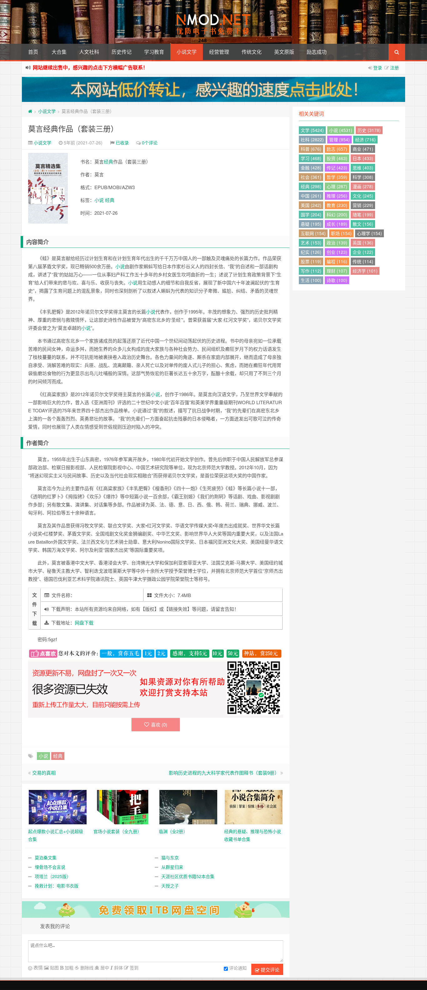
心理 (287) (337, 186)
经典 (108, 161)
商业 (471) (363, 149)
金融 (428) (311, 167)
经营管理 (219, 51)
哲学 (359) (337, 177)
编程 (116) (337, 261)
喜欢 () (159, 724)
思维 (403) (363, 167)
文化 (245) (363, 196)
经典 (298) (311, 186)
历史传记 (122, 51)
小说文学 (187, 51)
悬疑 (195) (311, 224)
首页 (33, 51)
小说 (99, 200)
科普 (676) (311, 149)
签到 (133, 967)
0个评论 (150, 142)
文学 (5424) (312, 130)
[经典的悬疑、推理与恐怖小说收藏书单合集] (254, 806)
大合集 (59, 51)
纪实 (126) (311, 252)
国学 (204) (311, 214)
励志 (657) (337, 149)
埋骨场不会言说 (50, 867)
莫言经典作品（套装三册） (73, 128)
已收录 (122, 142)
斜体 (118, 967)
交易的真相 (44, 772)
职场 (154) (341, 233)
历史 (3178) (369, 130)
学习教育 (154, 51)
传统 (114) (363, 261)
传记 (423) (337, 167)
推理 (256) (337, 196)
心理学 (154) (369, 233)
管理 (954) (339, 139)
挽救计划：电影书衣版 (56, 885)
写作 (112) (311, 271)
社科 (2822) (312, 139)
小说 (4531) (340, 130)
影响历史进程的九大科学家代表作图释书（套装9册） (224, 772)
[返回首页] (30, 111)
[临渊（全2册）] (188, 806)
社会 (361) (311, 177)
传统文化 (252, 51)
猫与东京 (170, 857)
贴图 (54, 967)
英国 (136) (363, 242)
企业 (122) (363, 252)
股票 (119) (311, 261)
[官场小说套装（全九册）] (123, 806)
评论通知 (238, 968)
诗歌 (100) (337, 280)
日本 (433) (363, 158)
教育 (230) (337, 205)
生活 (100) (311, 280)
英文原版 (284, 51)
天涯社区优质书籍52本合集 (187, 876)
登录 (377, 67)
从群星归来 (172, 867)
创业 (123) (337, 252)
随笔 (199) (363, 214)
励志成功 (317, 51)
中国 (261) (311, 196)
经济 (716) (365, 139)
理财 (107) (337, 271)
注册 (394, 67)
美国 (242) (311, 205)
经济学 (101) (365, 271)
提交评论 (269, 969)
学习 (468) (311, 158)
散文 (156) (363, 224)
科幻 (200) (337, 214)
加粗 (68, 967)
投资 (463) (337, 158)
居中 (104, 967)
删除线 (86, 967)
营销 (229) (363, 205)
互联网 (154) (313, 233)
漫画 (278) (363, 186)
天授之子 (170, 885)
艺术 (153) (311, 242)
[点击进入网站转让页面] (213, 89)
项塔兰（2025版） (53, 876)
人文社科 (89, 51)
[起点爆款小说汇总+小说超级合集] (58, 806)
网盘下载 (84, 622)
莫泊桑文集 (46, 857)
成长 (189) (337, 224)
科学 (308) (363, 177)
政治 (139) (337, 242)
